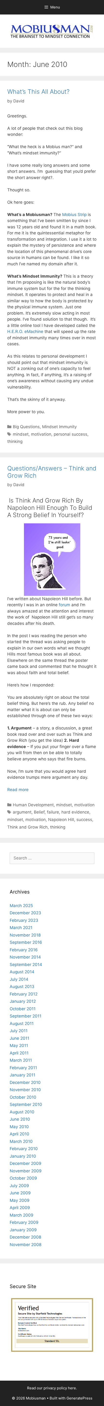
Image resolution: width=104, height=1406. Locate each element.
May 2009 (20, 1200)
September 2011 (25, 1016)
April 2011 (19, 1053)
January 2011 (22, 1075)
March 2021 (21, 927)
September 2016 (26, 942)
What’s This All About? (38, 91)
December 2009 (25, 1163)
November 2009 (26, 1170)
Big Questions (26, 426)
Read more (18, 789)
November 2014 (25, 957)
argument (22, 812)
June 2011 (19, 1038)
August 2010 (22, 1112)
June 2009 (20, 1192)
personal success (70, 434)
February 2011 (23, 1067)
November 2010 (25, 1089)
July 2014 (19, 979)
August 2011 (22, 1023)
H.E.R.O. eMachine (25, 331)
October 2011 (23, 1008)
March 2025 (21, 905)
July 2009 (19, 1185)
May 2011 (19, 1045)
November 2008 (25, 1244)
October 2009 (23, 1178)
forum (64, 604)
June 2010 (20, 1119)
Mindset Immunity (59, 426)
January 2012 (23, 1001)
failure (53, 812)
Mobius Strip (74, 214)
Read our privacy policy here (51, 1388)
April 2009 (20, 1207)
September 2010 (26, 1104)
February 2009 (24, 1222)
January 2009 (23, 1229)
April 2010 (19, 1134)
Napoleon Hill (61, 819)
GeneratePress (79, 1398)
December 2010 (25, 1082)
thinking (14, 441)
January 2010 (23, 1156)
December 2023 (25, 912)
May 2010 (19, 1126)
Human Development (33, 804)
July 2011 (19, 1030)
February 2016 (24, 949)
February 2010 (24, 1148)
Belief (39, 812)
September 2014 (26, 964)
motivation (41, 434)
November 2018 (25, 935)
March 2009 (21, 1215)
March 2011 (21, 1060)
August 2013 (22, 986)
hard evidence (75, 812)
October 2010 (23, 1097)
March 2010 (21, 1141)
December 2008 (25, 1237)
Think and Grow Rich (27, 827)
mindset (21, 434)
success (84, 819)
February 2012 (23, 994)
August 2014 (22, 971)
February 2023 (24, 920)
